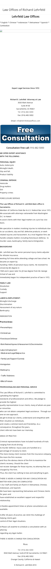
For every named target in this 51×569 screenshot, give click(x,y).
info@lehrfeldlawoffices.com (28, 121)
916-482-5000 (37, 147)
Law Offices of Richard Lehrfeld (24, 10)
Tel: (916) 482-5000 (25, 112)
